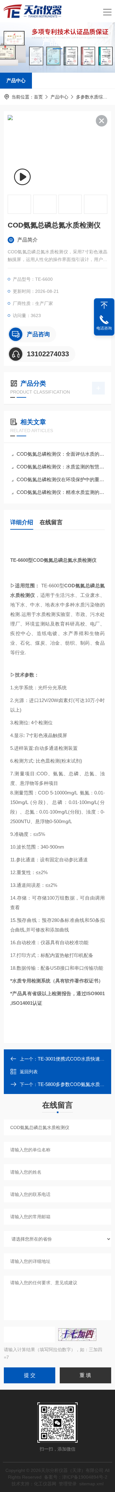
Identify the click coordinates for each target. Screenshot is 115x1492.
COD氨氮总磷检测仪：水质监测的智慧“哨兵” (61, 466)
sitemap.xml (91, 1483)
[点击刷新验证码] (77, 1334)
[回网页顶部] (104, 305)
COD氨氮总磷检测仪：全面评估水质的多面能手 (61, 454)
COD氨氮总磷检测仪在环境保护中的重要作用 (61, 479)
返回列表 (29, 1071)
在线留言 (51, 522)
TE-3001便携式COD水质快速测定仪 (76, 1058)
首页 (38, 96)
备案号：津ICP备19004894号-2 (75, 1477)
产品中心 (16, 80)
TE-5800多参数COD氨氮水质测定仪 (76, 1084)
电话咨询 (104, 328)
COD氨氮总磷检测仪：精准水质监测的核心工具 (61, 492)
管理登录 (68, 1483)
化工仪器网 (45, 1483)
